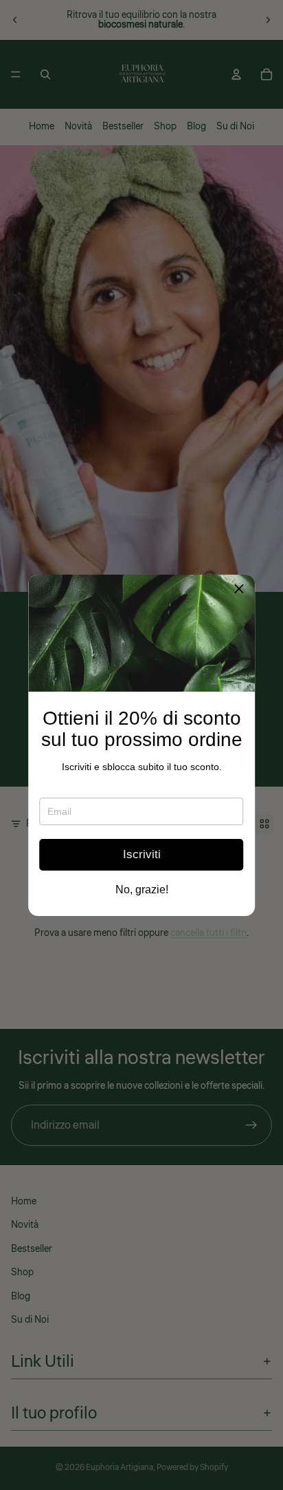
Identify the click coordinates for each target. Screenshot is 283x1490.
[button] (239, 590)
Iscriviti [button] (142, 854)
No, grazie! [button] (141, 889)
